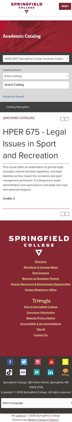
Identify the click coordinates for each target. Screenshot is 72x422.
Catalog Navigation (18, 107)
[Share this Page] (58, 119)
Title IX (40, 329)
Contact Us (41, 335)
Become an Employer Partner (40, 278)
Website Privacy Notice (40, 318)
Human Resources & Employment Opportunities (41, 284)
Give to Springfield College (40, 307)
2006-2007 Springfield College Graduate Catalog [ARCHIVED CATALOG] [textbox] (36, 59)
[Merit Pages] (37, 372)
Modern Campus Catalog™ (43, 420)
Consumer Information (41, 312)
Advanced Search (13, 96)
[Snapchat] (65, 362)
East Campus (41, 273)
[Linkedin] (50, 372)
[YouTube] (52, 362)
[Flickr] (23, 372)
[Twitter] (24, 362)
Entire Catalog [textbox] (13, 76)
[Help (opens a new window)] (67, 119)
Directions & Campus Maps (41, 267)
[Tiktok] (9, 372)
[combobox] (36, 58)
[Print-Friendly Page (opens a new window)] (62, 119)
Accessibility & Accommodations (40, 324)
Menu (65, 6)
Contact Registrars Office (41, 290)
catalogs (21, 415)
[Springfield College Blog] (65, 372)
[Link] (26, 12)
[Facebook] (10, 362)
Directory (40, 262)
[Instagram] (38, 362)
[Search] (65, 85)
